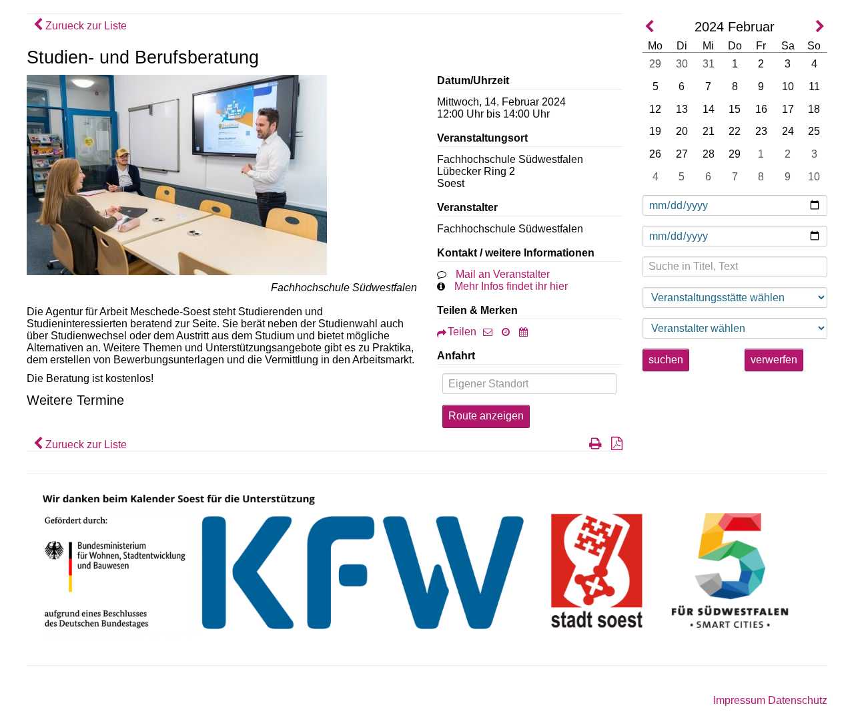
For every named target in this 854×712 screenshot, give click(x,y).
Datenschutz (797, 700)
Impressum (739, 700)
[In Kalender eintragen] (526, 331)
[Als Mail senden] (491, 331)
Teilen (462, 331)
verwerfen (774, 359)
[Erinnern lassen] (509, 331)
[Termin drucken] (592, 444)
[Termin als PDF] (613, 444)
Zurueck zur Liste (85, 25)
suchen (666, 359)
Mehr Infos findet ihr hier (511, 286)
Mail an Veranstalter (503, 274)
